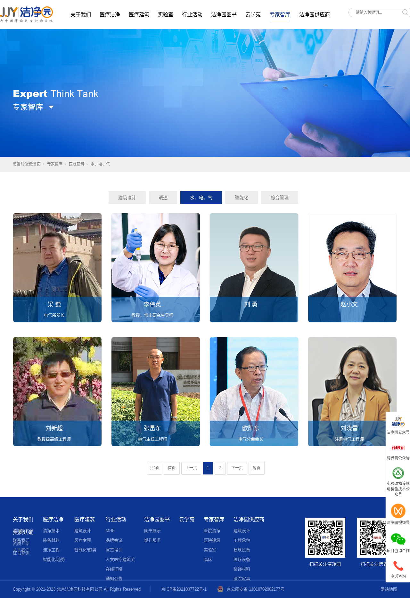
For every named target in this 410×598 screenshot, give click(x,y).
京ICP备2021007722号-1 (184, 589)
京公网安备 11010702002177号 (255, 589)
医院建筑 (76, 164)
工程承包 (242, 540)
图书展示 (152, 530)
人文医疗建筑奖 (120, 559)
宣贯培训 (114, 549)
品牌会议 (114, 540)
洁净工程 (51, 549)
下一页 (237, 468)
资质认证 (23, 532)
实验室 (165, 14)
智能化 (241, 197)
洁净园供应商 (314, 14)
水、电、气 (201, 197)
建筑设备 (242, 549)
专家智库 (280, 14)
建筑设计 (127, 197)
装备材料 (51, 540)
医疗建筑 (139, 14)
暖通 (163, 197)
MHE (110, 530)
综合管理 (280, 197)
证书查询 (21, 553)
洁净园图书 (224, 14)
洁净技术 (51, 530)
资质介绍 (21, 543)
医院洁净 (212, 530)
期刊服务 (152, 540)
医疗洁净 (110, 14)
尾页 (256, 468)
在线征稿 (114, 569)
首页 (37, 164)
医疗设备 (242, 559)
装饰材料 (242, 569)
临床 (208, 559)
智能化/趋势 (54, 559)
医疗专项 (82, 540)
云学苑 (253, 14)
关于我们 (80, 14)
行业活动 (192, 14)
